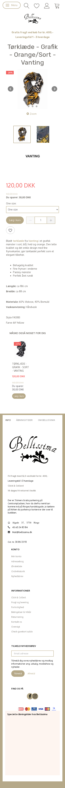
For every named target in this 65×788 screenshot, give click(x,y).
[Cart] (57, 5)
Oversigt (15, 626)
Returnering (17, 616)
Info (8, 420)
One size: (11, 203)
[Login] (46, 5)
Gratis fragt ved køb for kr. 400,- (32, 32)
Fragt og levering (20, 602)
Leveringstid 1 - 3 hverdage (32, 37)
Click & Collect (18, 597)
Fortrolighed (17, 607)
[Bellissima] (32, 18)
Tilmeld (18, 673)
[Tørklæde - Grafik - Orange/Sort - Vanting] (32, 89)
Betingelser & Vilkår (21, 612)
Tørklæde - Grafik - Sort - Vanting (20, 367)
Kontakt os (16, 621)
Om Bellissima (46, 420)
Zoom (33, 113)
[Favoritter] (36, 5)
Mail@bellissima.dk (22, 532)
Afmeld (31, 673)
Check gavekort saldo (22, 631)
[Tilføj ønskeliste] (10, 230)
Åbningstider (24, 420)
